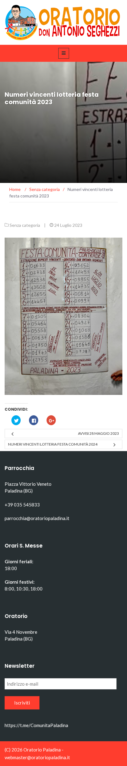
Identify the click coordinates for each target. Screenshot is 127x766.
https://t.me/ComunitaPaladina (36, 725)
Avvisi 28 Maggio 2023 (98, 433)
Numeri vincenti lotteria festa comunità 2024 (52, 444)
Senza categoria (25, 225)
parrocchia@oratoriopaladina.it (37, 518)
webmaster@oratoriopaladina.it (37, 757)
